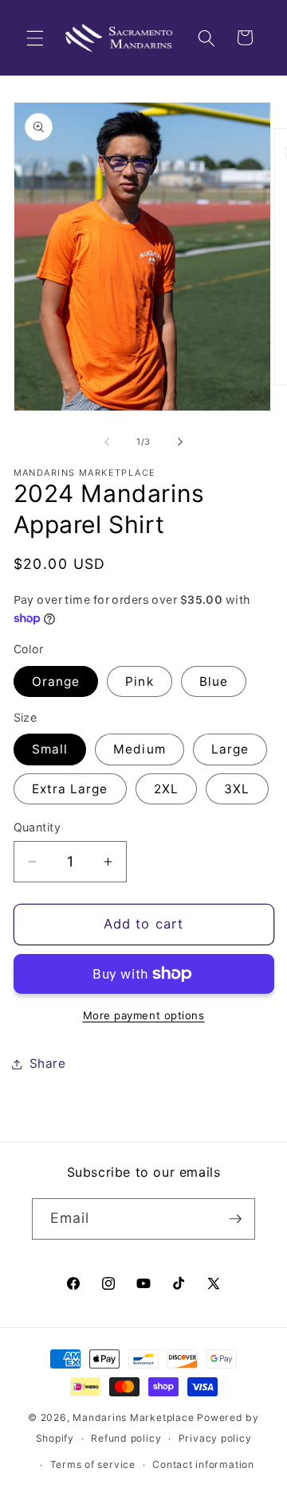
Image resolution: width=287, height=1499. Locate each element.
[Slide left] (106, 441)
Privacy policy (215, 1438)
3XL (237, 788)
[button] (35, 37)
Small (50, 749)
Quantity (37, 827)
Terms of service (93, 1464)
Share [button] (47, 1063)
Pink (139, 681)
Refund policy (126, 1438)
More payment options (144, 1015)
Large (230, 749)
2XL (166, 788)
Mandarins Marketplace (133, 1417)
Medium (139, 749)
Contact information (203, 1464)
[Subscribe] (235, 1219)
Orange (56, 681)
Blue (213, 681)
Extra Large (70, 788)
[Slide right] (180, 441)
